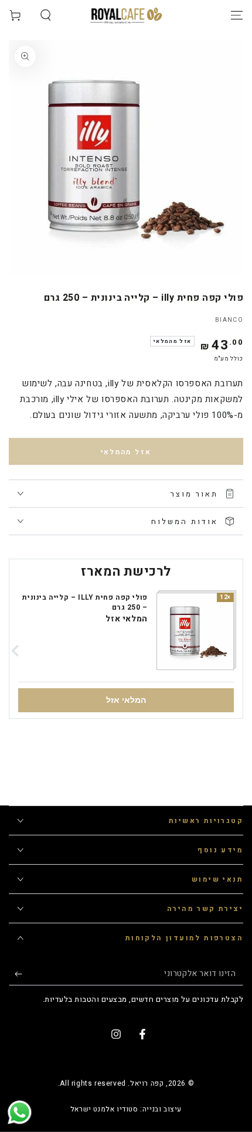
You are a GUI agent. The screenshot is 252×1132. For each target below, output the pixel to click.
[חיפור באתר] (45, 15)
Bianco (229, 320)
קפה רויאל (147, 1083)
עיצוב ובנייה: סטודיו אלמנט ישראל (126, 1109)
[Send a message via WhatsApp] (19, 1112)
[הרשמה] (15, 974)
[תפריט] (237, 15)
